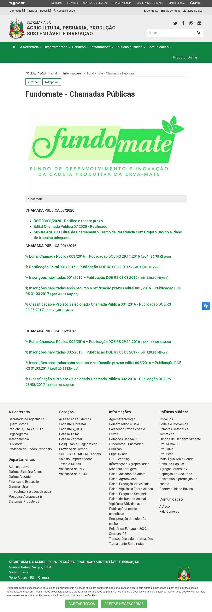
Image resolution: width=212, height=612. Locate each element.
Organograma (18, 434)
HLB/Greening (119, 459)
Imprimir (53, 82)
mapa (45, 577)
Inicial (52, 73)
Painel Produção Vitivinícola (129, 484)
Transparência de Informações (131, 539)
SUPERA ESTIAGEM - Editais (80, 454)
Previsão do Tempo (73, 449)
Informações (101, 47)
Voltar (34, 82)
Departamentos (56, 47)
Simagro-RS (117, 534)
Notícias (56, 2)
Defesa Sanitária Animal (26, 472)
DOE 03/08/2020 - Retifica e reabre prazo (68, 221)
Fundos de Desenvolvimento (180, 439)
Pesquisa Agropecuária (25, 497)
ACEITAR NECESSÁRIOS (124, 603)
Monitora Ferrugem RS (125, 469)
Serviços (72, 2)
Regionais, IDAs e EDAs (26, 429)
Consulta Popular (171, 464)
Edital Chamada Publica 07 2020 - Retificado (70, 226)
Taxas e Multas (70, 464)
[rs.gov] (17, 3)
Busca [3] (45, 10)
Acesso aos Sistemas (75, 419)
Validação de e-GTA (73, 474)
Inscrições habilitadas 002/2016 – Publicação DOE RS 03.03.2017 (98, 352)
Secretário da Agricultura (26, 419)
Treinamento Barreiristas (127, 544)
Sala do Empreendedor (75, 459)
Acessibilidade (65, 10)
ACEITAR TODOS (82, 603)
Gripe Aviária (118, 454)
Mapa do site (194, 10)
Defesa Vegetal (20, 477)
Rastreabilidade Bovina (176, 489)
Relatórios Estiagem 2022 (128, 529)
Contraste (152, 10)
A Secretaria (30, 47)
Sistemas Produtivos (24, 501)
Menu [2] (32, 10)
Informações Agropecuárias (129, 464)
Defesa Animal (69, 434)
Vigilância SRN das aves (126, 504)
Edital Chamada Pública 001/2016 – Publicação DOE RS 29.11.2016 (99, 256)
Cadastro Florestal (72, 424)
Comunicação (158, 47)
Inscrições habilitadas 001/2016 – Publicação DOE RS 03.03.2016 (98, 277)
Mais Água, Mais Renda (176, 459)
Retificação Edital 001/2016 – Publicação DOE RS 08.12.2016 (94, 267)
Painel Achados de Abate (127, 474)
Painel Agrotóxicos (123, 479)
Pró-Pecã (166, 454)
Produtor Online (185, 57)
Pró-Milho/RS (169, 444)
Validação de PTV (72, 469)
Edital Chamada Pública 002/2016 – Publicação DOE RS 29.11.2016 (99, 341)
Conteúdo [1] (17, 10)
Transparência (122, 2)
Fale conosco (172, 10)
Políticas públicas (129, 47)
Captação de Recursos (175, 474)
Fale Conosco (169, 511)
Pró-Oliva (166, 449)
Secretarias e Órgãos (149, 2)
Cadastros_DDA (70, 429)
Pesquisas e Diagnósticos (78, 444)
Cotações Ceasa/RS (124, 439)
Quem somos (18, 424)
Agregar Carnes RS (173, 469)
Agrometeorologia (122, 419)
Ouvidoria (15, 444)
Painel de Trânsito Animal (127, 499)
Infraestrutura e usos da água (30, 492)
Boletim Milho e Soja (124, 424)
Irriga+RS (166, 419)
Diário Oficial (176, 2)
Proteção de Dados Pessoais (30, 449)
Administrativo (19, 467)
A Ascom (165, 506)
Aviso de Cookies (87, 595)
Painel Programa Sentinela (128, 494)
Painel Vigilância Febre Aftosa (131, 489)
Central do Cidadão (95, 2)
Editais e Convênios (173, 424)
